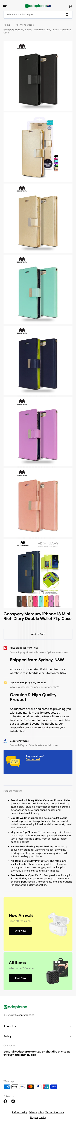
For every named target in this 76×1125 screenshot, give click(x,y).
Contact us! (33, 759)
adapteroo (22, 1014)
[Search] (67, 14)
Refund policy (19, 1112)
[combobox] (38, 15)
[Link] (38, 924)
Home (7, 24)
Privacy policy (36, 1112)
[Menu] (5, 6)
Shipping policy (38, 1117)
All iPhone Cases (25, 24)
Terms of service (54, 1112)
